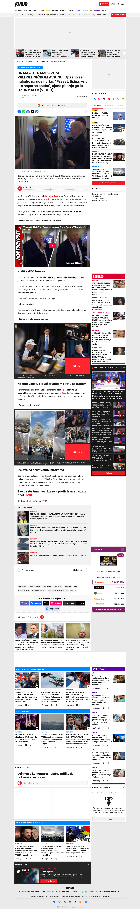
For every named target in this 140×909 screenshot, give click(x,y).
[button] (82, 96)
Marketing (34, 896)
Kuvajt (73, 591)
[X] (104, 99)
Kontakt (41, 896)
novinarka (47, 586)
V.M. (44, 501)
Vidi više (109, 819)
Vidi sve (109, 473)
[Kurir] (21, 4)
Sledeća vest (78, 570)
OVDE (28, 495)
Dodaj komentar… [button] (31, 783)
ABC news (22, 586)
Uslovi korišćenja (94, 896)
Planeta (29, 61)
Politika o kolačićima (61, 896)
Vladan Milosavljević (31, 95)
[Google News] (122, 99)
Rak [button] (109, 793)
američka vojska (38, 591)
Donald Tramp (34, 586)
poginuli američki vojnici (58, 591)
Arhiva (71, 896)
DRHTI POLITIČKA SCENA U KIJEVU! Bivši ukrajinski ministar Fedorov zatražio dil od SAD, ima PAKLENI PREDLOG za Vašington (43, 15)
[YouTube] (108, 99)
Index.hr (28, 501)
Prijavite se (50, 881)
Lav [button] (112, 793)
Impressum (49, 896)
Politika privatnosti (81, 896)
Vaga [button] (122, 793)
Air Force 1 (58, 586)
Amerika (68, 586)
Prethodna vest (28, 570)
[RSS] (118, 99)
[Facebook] (94, 99)
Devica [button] (117, 793)
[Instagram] (99, 99)
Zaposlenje (105, 896)
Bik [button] (98, 793)
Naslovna (20, 61)
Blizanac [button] (103, 793)
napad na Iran (23, 591)
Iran (75, 586)
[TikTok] (113, 99)
